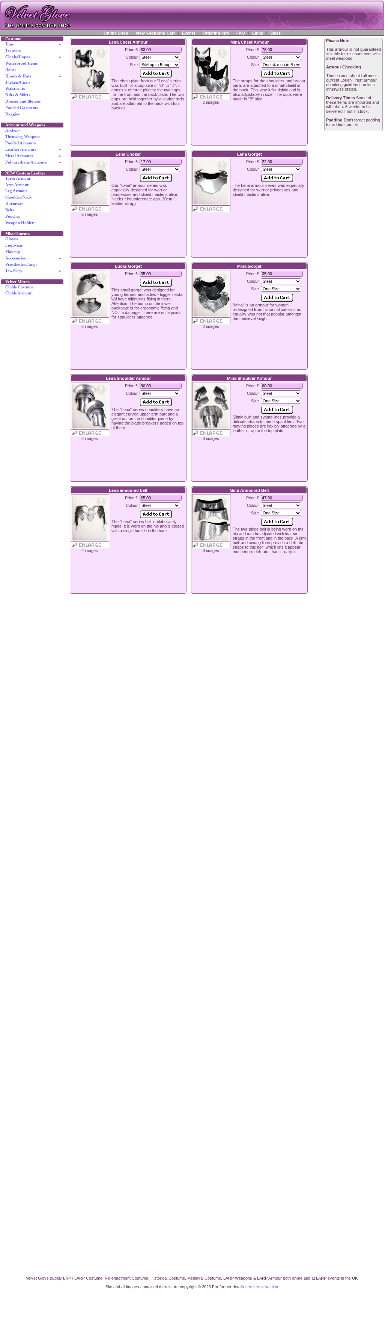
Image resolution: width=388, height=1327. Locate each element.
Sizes (275, 33)
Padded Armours (20, 143)
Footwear (14, 245)
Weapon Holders (20, 223)
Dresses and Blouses (23, 101)
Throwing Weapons (22, 137)
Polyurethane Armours (33, 162)
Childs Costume (19, 287)
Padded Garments (21, 108)
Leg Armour (16, 191)
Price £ (131, 49)
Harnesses (14, 204)
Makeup (12, 252)
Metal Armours (33, 156)
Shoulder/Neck (18, 197)
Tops (33, 44)
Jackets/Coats (17, 82)
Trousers (13, 51)
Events (189, 33)
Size (134, 64)
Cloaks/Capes (33, 57)
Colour (132, 57)
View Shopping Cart (155, 33)
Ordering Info (216, 33)
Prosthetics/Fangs (21, 264)
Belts (9, 210)
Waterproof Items (21, 63)
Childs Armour (18, 293)
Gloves (11, 239)
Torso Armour (18, 178)
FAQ (240, 33)
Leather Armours (33, 149)
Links (257, 33)
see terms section (261, 1287)
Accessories (33, 258)
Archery (12, 130)
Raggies (12, 114)
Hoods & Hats (33, 76)
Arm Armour (17, 185)
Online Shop (116, 33)
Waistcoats (15, 88)
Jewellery (33, 271)
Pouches (12, 216)
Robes (10, 70)
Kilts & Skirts (17, 95)
